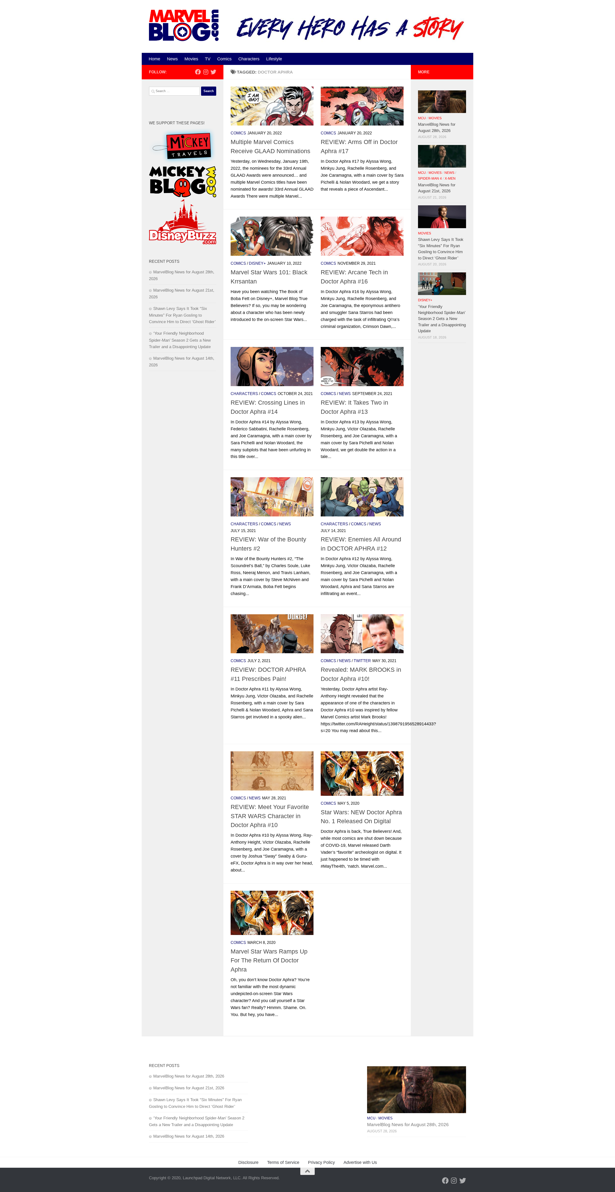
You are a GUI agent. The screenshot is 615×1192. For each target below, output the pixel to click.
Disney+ (257, 263)
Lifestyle (274, 58)
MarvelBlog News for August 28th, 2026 (188, 1076)
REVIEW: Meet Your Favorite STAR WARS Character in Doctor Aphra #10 (270, 815)
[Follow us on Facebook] (198, 72)
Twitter (362, 661)
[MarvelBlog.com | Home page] (184, 25)
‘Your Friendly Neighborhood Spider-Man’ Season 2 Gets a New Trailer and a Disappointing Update (180, 340)
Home (154, 58)
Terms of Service (283, 1162)
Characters (248, 58)
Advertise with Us (360, 1162)
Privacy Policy (321, 1162)
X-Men (450, 178)
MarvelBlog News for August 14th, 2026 (188, 1136)
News (172, 58)
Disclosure (248, 1162)
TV (207, 58)
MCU (422, 118)
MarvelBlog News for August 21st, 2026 (188, 1088)
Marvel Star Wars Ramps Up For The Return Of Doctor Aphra (269, 960)
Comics (224, 58)
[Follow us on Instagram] (206, 72)
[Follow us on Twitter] (213, 72)
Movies (191, 58)
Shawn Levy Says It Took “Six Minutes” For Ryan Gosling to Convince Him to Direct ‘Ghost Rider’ (182, 315)
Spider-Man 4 (430, 178)
